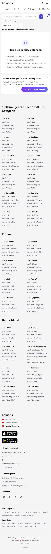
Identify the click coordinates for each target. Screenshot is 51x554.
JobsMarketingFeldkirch (35, 222)
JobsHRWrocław (7, 274)
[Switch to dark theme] (42, 3)
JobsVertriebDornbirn (34, 200)
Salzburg (20, 524)
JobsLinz (5, 137)
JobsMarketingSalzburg (35, 147)
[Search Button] (41, 16)
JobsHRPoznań (32, 293)
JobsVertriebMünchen (34, 335)
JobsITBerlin (6, 331)
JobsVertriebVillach (8, 181)
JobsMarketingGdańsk (34, 271)
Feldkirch (33, 526)
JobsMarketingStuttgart (35, 378)
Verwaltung (36, 512)
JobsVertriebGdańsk (34, 267)
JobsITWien (6, 122)
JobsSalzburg (32, 137)
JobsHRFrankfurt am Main (35, 363)
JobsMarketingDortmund (35, 397)
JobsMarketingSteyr (9, 222)
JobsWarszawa (8, 242)
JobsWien (6, 118)
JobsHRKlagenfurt (33, 169)
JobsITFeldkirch (32, 215)
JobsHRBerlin (6, 341)
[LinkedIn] (4, 497)
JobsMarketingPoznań (34, 289)
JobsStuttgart (33, 368)
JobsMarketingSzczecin (10, 308)
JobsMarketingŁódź (8, 289)
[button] (21, 25)
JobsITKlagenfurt (33, 159)
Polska (6, 234)
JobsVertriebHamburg (9, 353)
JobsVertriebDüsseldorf (10, 393)
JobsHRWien (6, 132)
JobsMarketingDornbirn (35, 203)
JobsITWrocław (7, 264)
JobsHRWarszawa (8, 255)
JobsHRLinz (6, 151)
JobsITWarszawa (8, 245)
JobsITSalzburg (32, 141)
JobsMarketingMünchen (35, 338)
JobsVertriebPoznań (34, 286)
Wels (3, 526)
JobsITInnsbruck (7, 159)
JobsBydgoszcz (33, 298)
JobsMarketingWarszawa (10, 252)
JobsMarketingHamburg (10, 357)
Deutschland (10, 320)
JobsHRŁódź (6, 293)
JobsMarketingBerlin (9, 338)
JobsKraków (32, 242)
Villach (44, 524)
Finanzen (28, 512)
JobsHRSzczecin (7, 311)
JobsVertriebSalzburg (34, 144)
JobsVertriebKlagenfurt (35, 163)
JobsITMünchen (32, 331)
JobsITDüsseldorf (8, 390)
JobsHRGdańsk (32, 274)
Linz (13, 524)
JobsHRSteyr (6, 225)
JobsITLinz (5, 141)
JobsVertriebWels (33, 181)
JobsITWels (31, 178)
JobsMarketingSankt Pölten (11, 203)
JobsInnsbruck (8, 156)
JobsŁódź (6, 279)
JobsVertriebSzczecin (9, 305)
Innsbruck (27, 524)
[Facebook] (10, 497)
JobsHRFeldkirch (32, 225)
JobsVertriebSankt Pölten (10, 200)
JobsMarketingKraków (34, 252)
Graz (8, 524)
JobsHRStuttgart (32, 381)
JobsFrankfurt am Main (36, 346)
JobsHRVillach (7, 188)
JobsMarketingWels (33, 185)
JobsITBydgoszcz (33, 301)
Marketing (15, 512)
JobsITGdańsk (32, 264)
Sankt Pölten (11, 526)
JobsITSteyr (6, 215)
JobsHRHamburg (8, 360)
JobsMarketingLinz (8, 147)
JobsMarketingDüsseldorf (10, 397)
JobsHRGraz (31, 132)
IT (2, 512)
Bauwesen (45, 512)
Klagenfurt (36, 524)
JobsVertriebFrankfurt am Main (37, 353)
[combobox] (9, 25)
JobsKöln (6, 368)
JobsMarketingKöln (8, 378)
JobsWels (31, 174)
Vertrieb (7, 512)
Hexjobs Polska (10, 419)
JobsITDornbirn (32, 197)
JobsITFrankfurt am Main (35, 350)
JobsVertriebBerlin (8, 335)
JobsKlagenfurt (33, 156)
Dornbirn (20, 526)
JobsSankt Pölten (9, 193)
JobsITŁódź (6, 283)
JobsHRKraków (32, 255)
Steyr (26, 526)
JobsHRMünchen (32, 341)
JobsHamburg (8, 346)
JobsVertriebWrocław (9, 267)
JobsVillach (6, 174)
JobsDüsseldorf (8, 386)
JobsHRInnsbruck (8, 169)
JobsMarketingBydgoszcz (35, 308)
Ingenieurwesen (7, 515)
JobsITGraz (31, 122)
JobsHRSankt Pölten (8, 207)
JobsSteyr (6, 212)
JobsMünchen (33, 328)
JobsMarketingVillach (9, 185)
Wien (3, 524)
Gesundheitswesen (27, 515)
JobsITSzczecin (7, 301)
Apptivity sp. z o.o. (24, 538)
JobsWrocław (7, 260)
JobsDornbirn (32, 193)
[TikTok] (21, 497)
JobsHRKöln (6, 381)
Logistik (16, 515)
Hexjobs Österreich (13, 426)
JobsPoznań (32, 279)
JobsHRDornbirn (32, 207)
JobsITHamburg (7, 350)
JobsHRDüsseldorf (8, 400)
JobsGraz (31, 118)
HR (22, 512)
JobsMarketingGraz (33, 129)
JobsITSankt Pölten (8, 197)
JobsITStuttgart (32, 371)
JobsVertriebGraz (33, 125)
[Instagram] (15, 497)
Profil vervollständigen (36, 89)
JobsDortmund (33, 386)
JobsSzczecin (7, 298)
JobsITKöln (5, 371)
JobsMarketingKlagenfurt (35, 166)
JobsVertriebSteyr (8, 219)
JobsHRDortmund (33, 400)
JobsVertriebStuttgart (34, 375)
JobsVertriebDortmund (34, 393)
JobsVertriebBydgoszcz (35, 305)
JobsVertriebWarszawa (10, 249)
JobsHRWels (31, 188)
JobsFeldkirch (33, 212)
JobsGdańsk (32, 260)
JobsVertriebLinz (7, 144)
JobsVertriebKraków (34, 249)
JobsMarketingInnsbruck (10, 166)
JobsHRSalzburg (32, 151)
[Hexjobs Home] (7, 3)
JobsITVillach (6, 178)
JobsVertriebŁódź (8, 286)
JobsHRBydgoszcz (33, 311)
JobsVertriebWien (8, 125)
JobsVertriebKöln (8, 375)
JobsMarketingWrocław (10, 271)
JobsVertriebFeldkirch (34, 219)
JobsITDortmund (32, 390)
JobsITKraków (32, 245)
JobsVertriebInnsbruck (9, 163)
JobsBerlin (6, 328)
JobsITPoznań (32, 283)
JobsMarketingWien (8, 129)
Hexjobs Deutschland (13, 422)
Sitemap (25, 547)
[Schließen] (47, 77)
